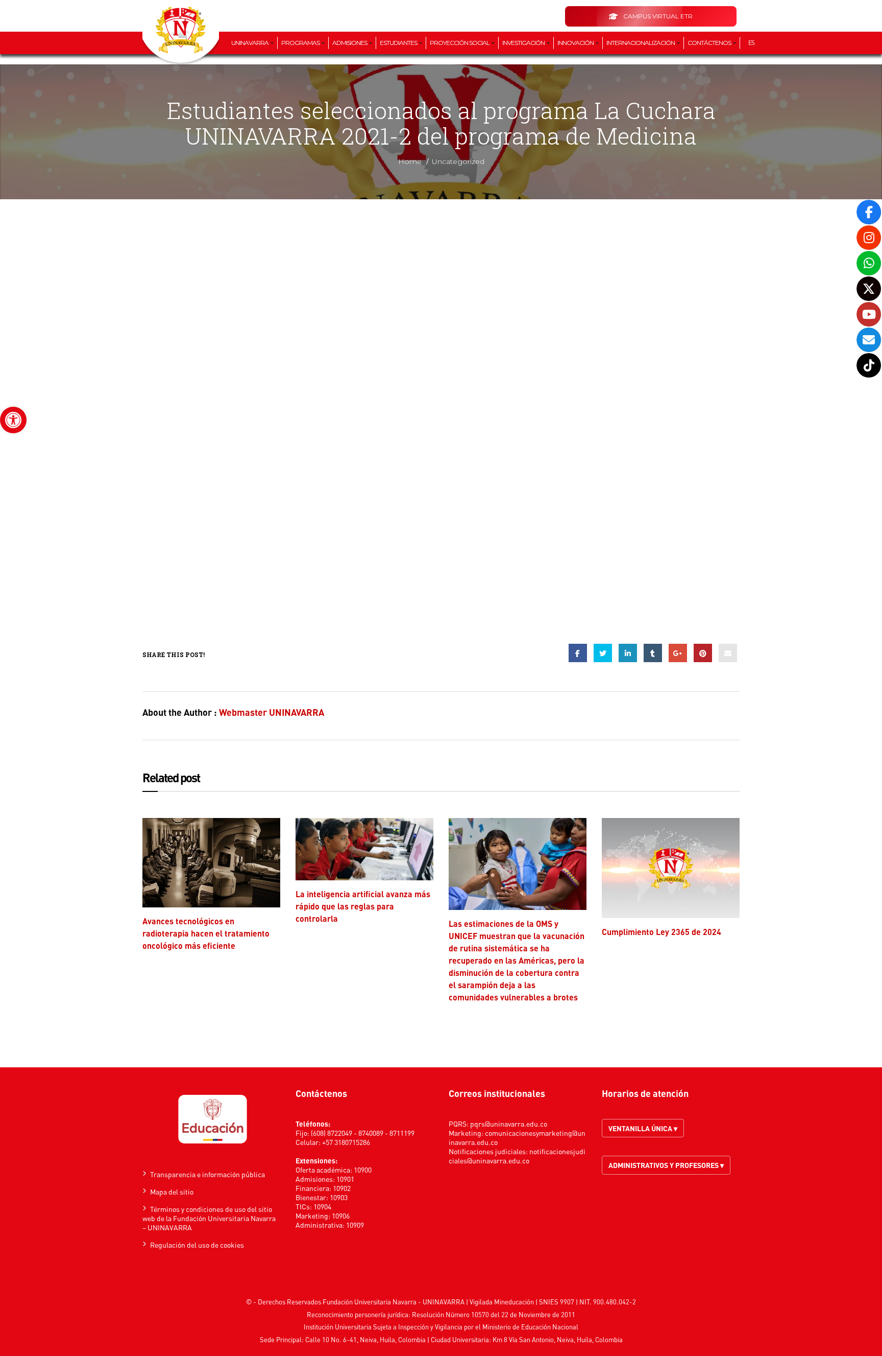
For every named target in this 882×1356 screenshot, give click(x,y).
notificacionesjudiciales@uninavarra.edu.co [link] (517, 1156)
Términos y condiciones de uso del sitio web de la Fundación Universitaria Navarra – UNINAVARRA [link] (209, 1218)
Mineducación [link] (514, 1301)
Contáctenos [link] (710, 42)
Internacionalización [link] (641, 42)
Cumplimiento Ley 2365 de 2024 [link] (661, 931)
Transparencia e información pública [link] (207, 1174)
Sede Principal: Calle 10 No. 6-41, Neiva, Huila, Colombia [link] (343, 1339)
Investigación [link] (524, 42)
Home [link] (410, 161)
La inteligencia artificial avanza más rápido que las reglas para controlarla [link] (363, 906)
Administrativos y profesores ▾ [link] (666, 1165)
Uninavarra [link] (250, 42)
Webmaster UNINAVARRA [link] (271, 712)
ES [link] (751, 42)
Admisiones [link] (350, 42)
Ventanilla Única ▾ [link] (642, 1128)
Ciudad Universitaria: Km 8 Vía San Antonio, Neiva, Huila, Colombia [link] (527, 1339)
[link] (13, 420)
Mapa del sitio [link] (171, 1191)
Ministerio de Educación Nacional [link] (530, 1326)
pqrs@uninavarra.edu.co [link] (508, 1123)
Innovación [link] (576, 42)
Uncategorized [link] (458, 161)
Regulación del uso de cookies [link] (197, 1244)
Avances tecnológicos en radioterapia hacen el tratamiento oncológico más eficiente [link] (206, 933)
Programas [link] (301, 42)
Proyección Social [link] (460, 42)
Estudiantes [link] (399, 42)
